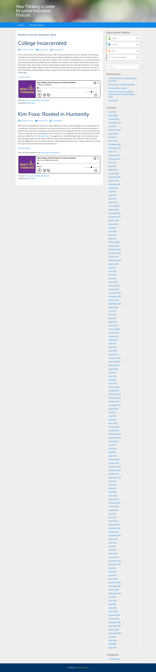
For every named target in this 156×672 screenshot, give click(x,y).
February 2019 (114, 286)
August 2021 (113, 188)
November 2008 (115, 626)
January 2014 (114, 463)
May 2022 (112, 166)
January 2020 (114, 246)
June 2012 (113, 517)
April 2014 (112, 456)
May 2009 (112, 604)
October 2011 (114, 532)
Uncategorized (43, 49)
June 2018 (113, 315)
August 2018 (113, 307)
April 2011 (112, 550)
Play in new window (32, 100)
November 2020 (115, 217)
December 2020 (115, 213)
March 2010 (113, 579)
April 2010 (112, 575)
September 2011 (115, 535)
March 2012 (113, 521)
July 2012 (112, 514)
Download (45, 100)
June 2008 (113, 640)
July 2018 (112, 311)
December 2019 (115, 249)
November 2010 (115, 564)
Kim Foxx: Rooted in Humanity (53, 114)
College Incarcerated (42, 43)
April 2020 (112, 239)
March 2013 (113, 496)
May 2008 (112, 644)
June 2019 (113, 271)
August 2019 (113, 264)
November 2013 (115, 470)
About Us (21, 25)
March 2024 (113, 141)
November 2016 (115, 362)
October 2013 (114, 474)
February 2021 (114, 206)
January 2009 (114, 619)
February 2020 (114, 242)
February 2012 (114, 525)
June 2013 (113, 485)
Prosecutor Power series (50, 153)
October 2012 (114, 506)
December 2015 (115, 394)
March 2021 (113, 202)
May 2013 (112, 488)
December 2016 (115, 358)
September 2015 (115, 405)
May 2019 (112, 275)
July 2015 (112, 412)
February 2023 (114, 155)
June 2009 (113, 601)
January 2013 (114, 499)
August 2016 (113, 369)
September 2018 (115, 304)
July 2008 (112, 637)
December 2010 (115, 561)
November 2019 (115, 253)
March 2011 (113, 554)
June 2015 (113, 416)
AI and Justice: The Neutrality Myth (122, 85)
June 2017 (113, 344)
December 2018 (115, 293)
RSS (28, 103)
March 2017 (113, 351)
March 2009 (113, 611)
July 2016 (112, 373)
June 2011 (112, 543)
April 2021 (112, 199)
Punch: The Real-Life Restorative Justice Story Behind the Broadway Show (122, 94)
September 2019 (115, 260)
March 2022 (113, 170)
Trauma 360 (113, 100)
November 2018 (115, 297)
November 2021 (115, 177)
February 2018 (114, 329)
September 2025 (115, 123)
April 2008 (112, 648)
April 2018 (112, 322)
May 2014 (112, 452)
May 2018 (112, 318)
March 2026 (113, 115)
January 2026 (114, 119)
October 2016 (114, 365)
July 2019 (112, 268)
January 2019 (114, 289)
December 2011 (115, 528)
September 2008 (115, 633)
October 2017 (114, 336)
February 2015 (114, 427)
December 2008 (115, 622)
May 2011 (112, 546)
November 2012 (115, 503)
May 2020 (112, 235)
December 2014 (115, 434)
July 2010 (112, 568)
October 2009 (114, 590)
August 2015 (113, 409)
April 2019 (112, 278)
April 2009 (112, 608)
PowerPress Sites (82, 667)
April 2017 (112, 347)
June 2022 (113, 163)
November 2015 (115, 398)
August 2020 (113, 224)
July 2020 (112, 228)
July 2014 (112, 445)
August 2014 (113, 441)
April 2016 (112, 383)
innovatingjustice (57, 49)
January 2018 (114, 333)
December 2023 (115, 144)
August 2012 (113, 510)
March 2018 (113, 325)
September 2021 (115, 184)
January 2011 (114, 557)
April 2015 (112, 420)
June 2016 (113, 376)
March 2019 (113, 282)
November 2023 (115, 148)
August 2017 (113, 340)
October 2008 (114, 630)
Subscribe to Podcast (36, 25)
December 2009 (115, 583)
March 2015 (113, 423)
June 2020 (113, 231)
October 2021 (114, 181)
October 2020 (114, 220)
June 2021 (113, 195)
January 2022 (114, 173)
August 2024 (113, 134)
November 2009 (115, 586)
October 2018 (114, 300)
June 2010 (113, 572)
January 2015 (114, 430)
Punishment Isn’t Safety (117, 88)
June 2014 (113, 449)
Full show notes (24, 77)
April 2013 (112, 492)
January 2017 (114, 354)
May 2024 (112, 137)
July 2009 (112, 597)
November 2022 (115, 159)
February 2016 (114, 387)
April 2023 (112, 152)
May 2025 (112, 126)
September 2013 (115, 478)
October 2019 (114, 257)
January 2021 (114, 210)
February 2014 (114, 459)
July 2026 (112, 112)
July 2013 (112, 481)
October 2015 (114, 401)
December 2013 (115, 467)
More (33, 103)
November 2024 (115, 130)
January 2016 (114, 391)
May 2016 (112, 380)
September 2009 (115, 593)
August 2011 (113, 539)
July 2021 (112, 192)
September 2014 (115, 438)
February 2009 (114, 615)
